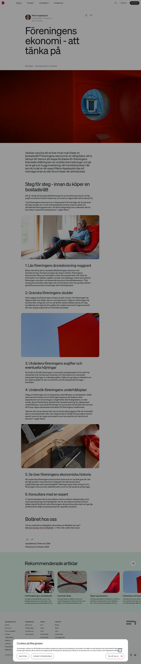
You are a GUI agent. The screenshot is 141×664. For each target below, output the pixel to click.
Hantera (23, 656)
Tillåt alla (113, 656)
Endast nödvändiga (42, 656)
